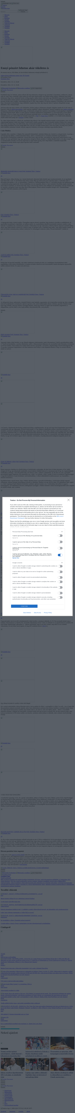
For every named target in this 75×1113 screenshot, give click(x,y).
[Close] (69, 500)
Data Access (37, 612)
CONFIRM (24, 606)
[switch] (60, 535)
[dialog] (37, 556)
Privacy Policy (48, 612)
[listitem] (37, 532)
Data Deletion (27, 612)
